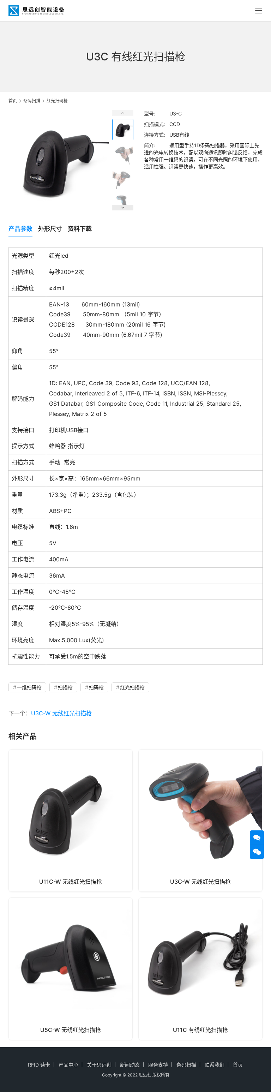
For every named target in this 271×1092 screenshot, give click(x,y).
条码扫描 (186, 1065)
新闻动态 (130, 1065)
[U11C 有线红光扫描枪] (200, 969)
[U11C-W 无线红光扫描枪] (70, 820)
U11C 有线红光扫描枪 (200, 1029)
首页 (12, 100)
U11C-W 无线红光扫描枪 (70, 881)
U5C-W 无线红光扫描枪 (70, 1029)
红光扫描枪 (132, 687)
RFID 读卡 (39, 1065)
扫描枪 (65, 687)
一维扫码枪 (29, 687)
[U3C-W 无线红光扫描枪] (200, 820)
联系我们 (214, 1065)
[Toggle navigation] (258, 10)
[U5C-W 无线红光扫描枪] (70, 969)
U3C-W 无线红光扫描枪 (61, 713)
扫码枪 (96, 687)
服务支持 (158, 1065)
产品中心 (68, 1065)
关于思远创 (99, 1065)
